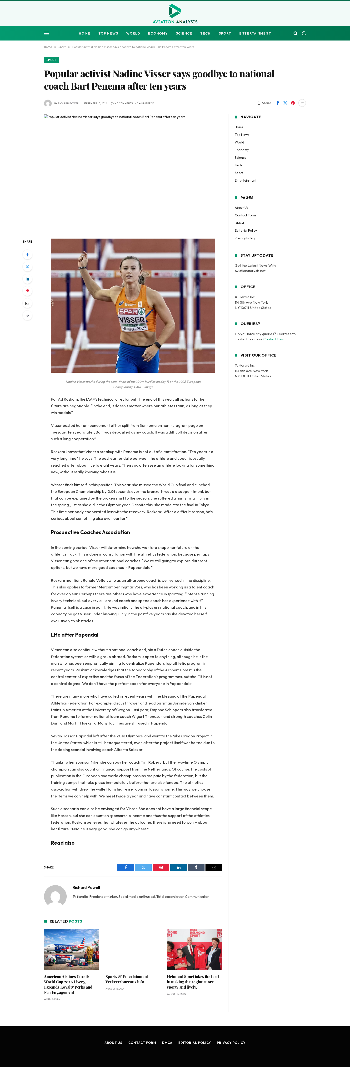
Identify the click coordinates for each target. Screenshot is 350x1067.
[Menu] (46, 33)
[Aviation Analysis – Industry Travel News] (175, 14)
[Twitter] (27, 266)
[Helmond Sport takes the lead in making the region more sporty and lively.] (194, 949)
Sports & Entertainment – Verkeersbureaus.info (128, 979)
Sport (225, 33)
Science (184, 33)
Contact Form (245, 215)
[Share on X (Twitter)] (285, 103)
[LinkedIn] (27, 279)
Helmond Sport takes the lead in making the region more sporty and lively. (193, 982)
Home (84, 33)
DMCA (239, 223)
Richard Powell (69, 103)
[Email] (27, 303)
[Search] (296, 33)
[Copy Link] (27, 315)
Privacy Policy (245, 238)
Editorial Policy (246, 230)
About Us (241, 207)
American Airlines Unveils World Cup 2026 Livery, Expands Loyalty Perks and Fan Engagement (68, 984)
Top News (108, 33)
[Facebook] (27, 254)
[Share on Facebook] (277, 103)
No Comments (124, 103)
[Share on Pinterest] (292, 103)
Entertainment (255, 33)
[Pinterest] (27, 291)
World (133, 33)
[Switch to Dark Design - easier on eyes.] (303, 33)
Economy (158, 33)
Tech (205, 33)
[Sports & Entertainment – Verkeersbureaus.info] (133, 949)
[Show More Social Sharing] (302, 103)
